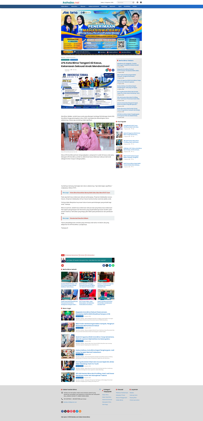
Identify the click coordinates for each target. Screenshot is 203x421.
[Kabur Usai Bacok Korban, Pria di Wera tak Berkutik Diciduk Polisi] (106, 294)
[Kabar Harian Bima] (71, 2)
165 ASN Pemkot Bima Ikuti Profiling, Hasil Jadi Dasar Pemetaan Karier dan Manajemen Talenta (95, 374)
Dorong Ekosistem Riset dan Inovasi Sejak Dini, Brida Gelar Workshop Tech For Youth (95, 363)
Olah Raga (105, 404)
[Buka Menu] (141, 2)
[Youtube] (74, 411)
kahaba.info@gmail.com (70, 402)
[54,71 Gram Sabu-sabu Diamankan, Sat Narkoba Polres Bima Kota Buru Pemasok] (87, 294)
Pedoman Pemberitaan (122, 392)
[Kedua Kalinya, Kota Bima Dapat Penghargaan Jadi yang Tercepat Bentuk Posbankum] (67, 354)
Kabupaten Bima (106, 402)
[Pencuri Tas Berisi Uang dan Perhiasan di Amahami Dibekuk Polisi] (106, 277)
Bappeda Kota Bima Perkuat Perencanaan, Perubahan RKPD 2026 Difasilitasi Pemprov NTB (93, 313)
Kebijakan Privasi (120, 395)
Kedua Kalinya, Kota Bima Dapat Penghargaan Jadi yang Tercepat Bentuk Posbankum (95, 351)
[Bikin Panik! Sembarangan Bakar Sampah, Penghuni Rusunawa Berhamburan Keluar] (67, 327)
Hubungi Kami (133, 395)
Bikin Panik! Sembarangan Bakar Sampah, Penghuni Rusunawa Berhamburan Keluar (95, 325)
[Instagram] (71, 411)
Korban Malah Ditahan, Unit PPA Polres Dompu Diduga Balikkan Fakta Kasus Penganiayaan (69, 285)
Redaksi (132, 392)
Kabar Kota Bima (74, 59)
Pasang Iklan (133, 397)
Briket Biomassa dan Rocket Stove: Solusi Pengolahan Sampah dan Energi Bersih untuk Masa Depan (128, 109)
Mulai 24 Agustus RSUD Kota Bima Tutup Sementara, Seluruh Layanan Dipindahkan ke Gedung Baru (95, 338)
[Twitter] (107, 265)
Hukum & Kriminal (65, 59)
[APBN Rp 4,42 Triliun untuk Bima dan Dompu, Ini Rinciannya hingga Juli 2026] (119, 150)
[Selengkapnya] (100, 389)
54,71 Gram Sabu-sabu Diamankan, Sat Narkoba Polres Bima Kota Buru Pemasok (86, 303)
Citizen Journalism (134, 400)
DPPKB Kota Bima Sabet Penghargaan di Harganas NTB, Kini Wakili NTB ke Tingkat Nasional (128, 115)
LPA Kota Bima (90, 255)
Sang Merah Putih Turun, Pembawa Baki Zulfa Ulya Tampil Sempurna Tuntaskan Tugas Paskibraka (132, 126)
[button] (133, 2)
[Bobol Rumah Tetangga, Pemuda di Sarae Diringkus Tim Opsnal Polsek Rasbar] (87, 277)
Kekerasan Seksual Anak (72, 255)
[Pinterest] (68, 411)
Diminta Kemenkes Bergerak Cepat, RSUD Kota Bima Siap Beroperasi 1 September (127, 103)
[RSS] (80, 411)
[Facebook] (103, 265)
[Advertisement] (79, 111)
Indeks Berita (119, 400)
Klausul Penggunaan (121, 397)
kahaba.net (67, 69)
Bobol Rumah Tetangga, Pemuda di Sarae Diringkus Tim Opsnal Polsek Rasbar (87, 285)
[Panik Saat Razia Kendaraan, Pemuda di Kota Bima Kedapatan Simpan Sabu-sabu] (69, 294)
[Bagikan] (113, 70)
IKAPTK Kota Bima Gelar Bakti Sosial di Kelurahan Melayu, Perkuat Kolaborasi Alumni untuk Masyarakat (132, 164)
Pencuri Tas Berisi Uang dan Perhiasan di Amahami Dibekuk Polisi (106, 285)
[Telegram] (110, 265)
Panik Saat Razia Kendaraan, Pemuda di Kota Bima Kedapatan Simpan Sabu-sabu (69, 303)
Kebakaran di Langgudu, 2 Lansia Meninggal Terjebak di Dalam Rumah (128, 64)
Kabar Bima (105, 394)
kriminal (83, 255)
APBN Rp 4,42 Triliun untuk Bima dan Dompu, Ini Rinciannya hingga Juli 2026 (133, 149)
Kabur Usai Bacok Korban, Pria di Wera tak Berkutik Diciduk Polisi (105, 303)
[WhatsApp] (113, 265)
